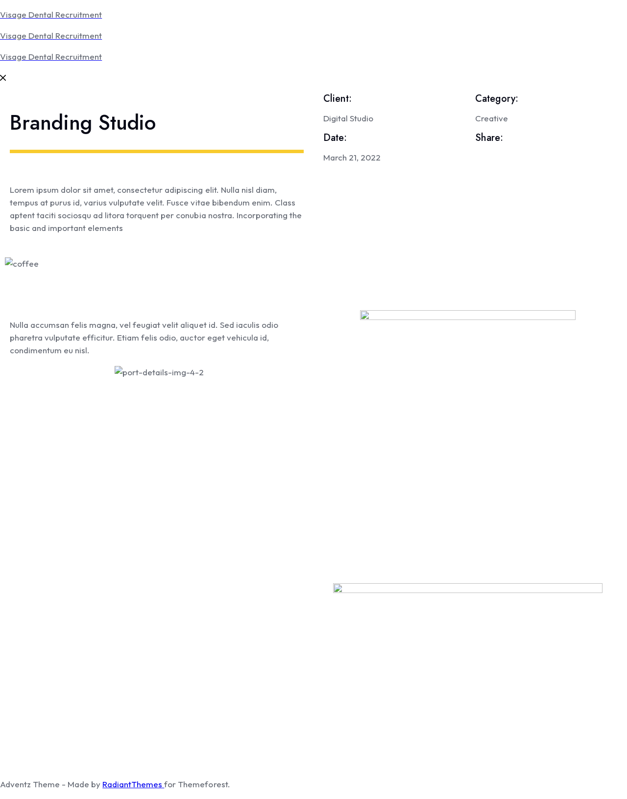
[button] (313, 276)
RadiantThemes (133, 784)
